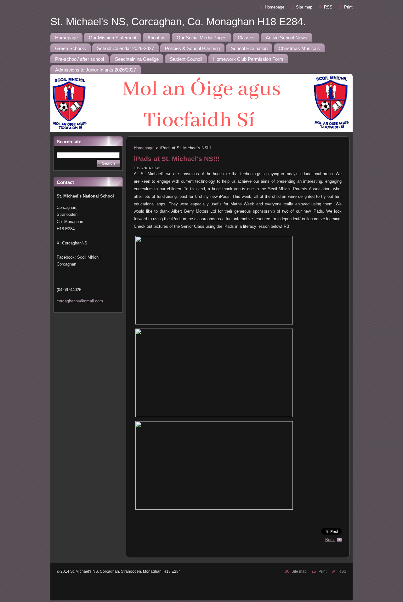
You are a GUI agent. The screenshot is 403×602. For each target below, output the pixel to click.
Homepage (274, 7)
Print (348, 7)
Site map (304, 7)
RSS (328, 7)
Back (330, 539)
